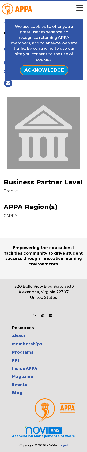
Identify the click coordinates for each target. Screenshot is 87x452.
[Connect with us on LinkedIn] (35, 315)
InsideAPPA (24, 368)
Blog (17, 393)
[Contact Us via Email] (51, 315)
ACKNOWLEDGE (44, 70)
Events (19, 384)
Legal (63, 445)
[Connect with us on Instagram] (42, 315)
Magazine (22, 376)
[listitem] (8, 83)
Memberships (27, 344)
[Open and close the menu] (49, 8)
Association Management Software (43, 436)
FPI (15, 360)
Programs (23, 352)
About (19, 336)
